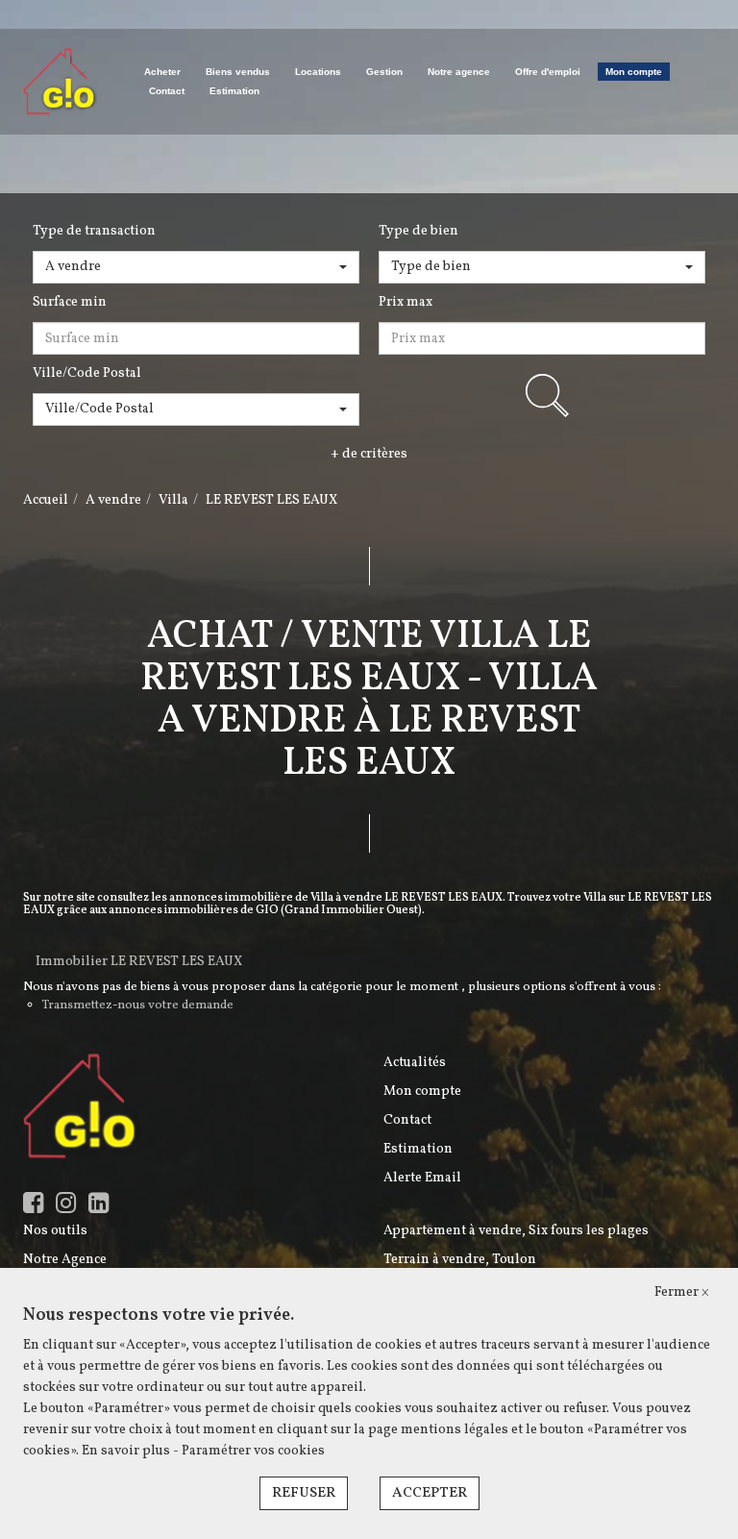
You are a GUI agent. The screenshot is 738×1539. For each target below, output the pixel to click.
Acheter (162, 71)
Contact (166, 91)
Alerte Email (422, 1178)
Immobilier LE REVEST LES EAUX (139, 962)
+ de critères (369, 454)
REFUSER (303, 1493)
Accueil (45, 500)
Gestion (384, 71)
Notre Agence (65, 1260)
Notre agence (459, 71)
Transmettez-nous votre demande (138, 1005)
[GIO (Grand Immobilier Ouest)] (60, 81)
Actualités (414, 1063)
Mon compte (633, 71)
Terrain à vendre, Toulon (459, 1260)
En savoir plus (127, 1451)
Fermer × (681, 1292)
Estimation (234, 91)
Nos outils (55, 1231)
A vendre (113, 500)
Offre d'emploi (547, 71)
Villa (173, 500)
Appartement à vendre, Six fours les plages (516, 1231)
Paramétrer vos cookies (253, 1451)
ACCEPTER (429, 1493)
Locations (318, 71)
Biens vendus (238, 71)
